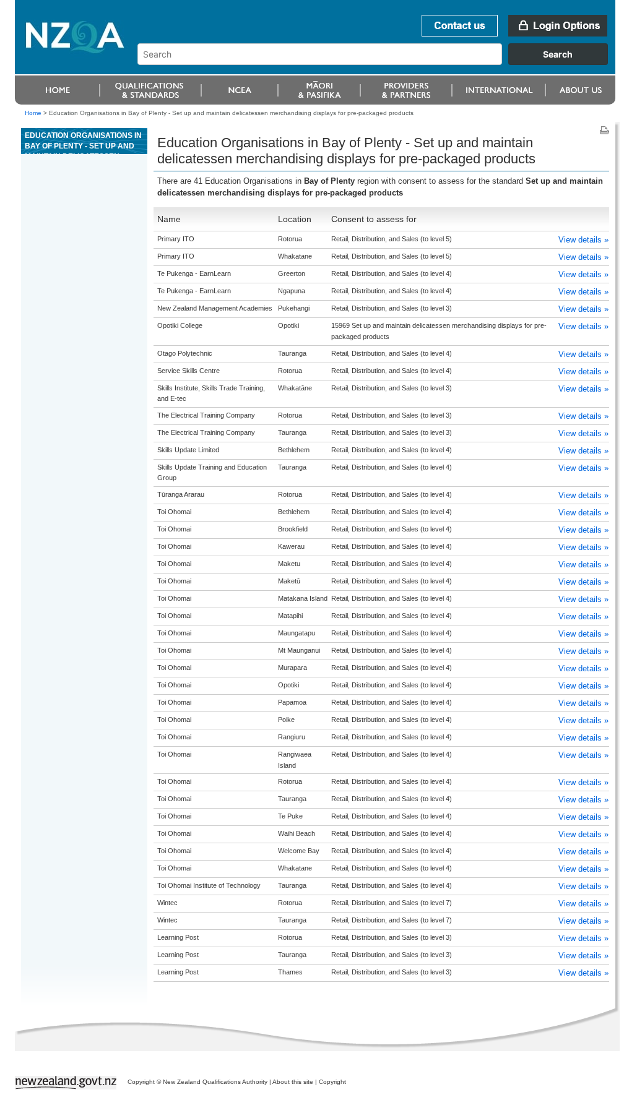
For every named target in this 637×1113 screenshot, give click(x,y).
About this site (292, 1081)
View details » (583, 239)
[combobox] (378, 62)
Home (33, 113)
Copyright (332, 1081)
